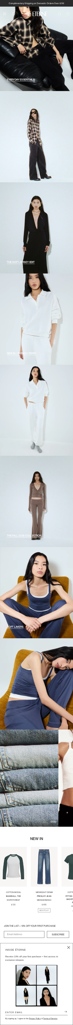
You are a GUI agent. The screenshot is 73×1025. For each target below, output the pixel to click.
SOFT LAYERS (15, 626)
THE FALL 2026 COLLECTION (24, 535)
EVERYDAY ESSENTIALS (21, 79)
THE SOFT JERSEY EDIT (21, 262)
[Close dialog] (69, 947)
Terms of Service (50, 1018)
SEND (64, 1012)
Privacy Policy (35, 1018)
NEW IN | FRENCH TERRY (21, 353)
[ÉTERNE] (37, 14)
